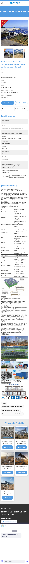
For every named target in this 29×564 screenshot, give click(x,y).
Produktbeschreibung (21, 108)
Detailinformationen (7, 108)
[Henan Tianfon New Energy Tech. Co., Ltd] (15, 3)
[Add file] (2, 561)
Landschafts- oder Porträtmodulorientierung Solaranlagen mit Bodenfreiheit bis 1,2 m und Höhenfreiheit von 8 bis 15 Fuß (21, 442)
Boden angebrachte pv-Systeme (12, 414)
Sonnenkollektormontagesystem (12, 406)
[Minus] (27, 526)
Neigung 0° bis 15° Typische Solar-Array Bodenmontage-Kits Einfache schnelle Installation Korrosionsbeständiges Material (7, 442)
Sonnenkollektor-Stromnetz (10, 410)
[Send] (26, 561)
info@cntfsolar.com (10, 521)
